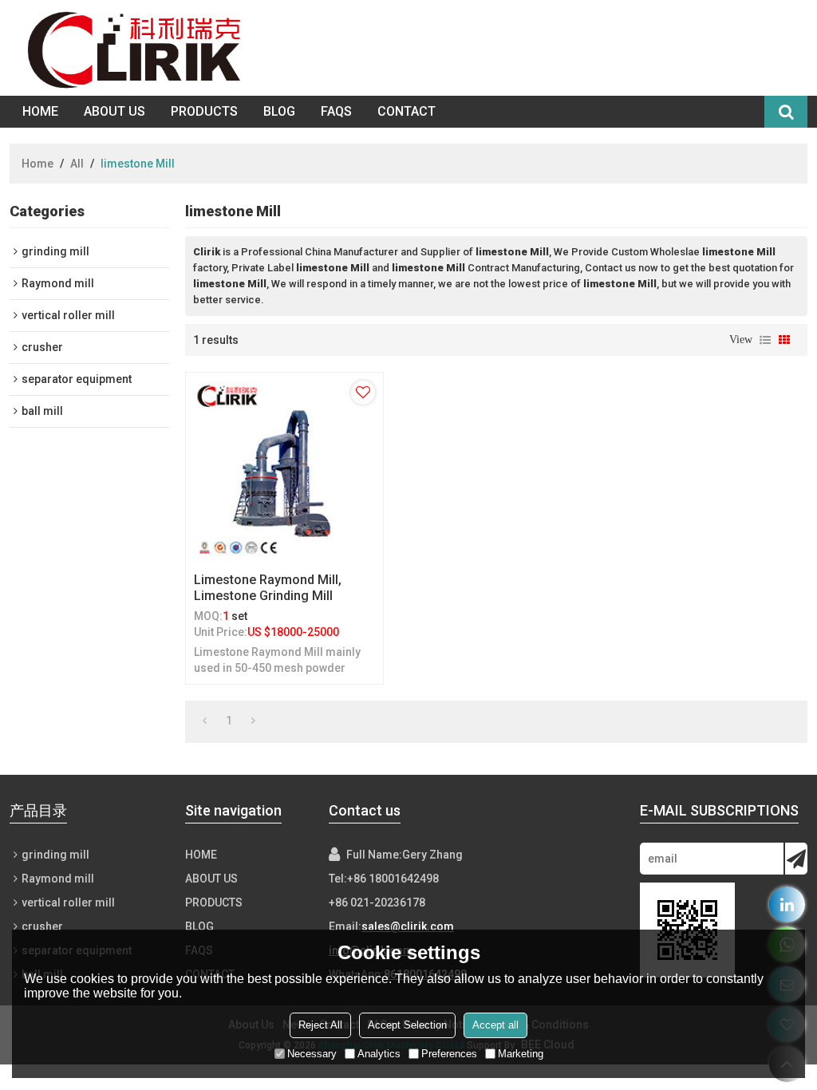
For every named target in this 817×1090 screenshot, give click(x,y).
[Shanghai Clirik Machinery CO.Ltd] (138, 48)
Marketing (520, 1054)
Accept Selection (407, 1025)
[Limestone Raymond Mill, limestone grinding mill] (284, 468)
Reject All (320, 1025)
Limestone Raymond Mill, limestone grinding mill (267, 587)
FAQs (336, 111)
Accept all (495, 1025)
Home (40, 111)
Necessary (312, 1054)
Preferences (449, 1054)
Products (204, 111)
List (765, 340)
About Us (114, 111)
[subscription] (796, 859)
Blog (279, 111)
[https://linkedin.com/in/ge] (787, 904)
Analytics (379, 1054)
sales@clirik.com (407, 926)
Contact (406, 111)
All (77, 163)
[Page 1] (205, 721)
